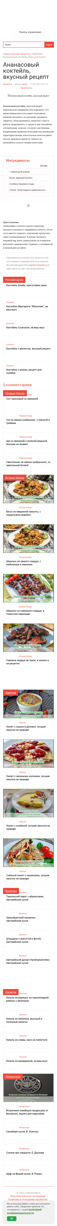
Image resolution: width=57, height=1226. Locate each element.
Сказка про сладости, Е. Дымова (25, 1152)
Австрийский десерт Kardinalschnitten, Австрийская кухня (28, 961)
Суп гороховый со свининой (22, 398)
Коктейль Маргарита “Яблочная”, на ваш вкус (27, 308)
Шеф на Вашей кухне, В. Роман (24, 1173)
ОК (11, 1218)
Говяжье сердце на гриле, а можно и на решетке (27, 662)
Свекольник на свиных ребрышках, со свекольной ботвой (28, 464)
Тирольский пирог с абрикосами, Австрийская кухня (25, 898)
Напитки (7, 84)
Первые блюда (15, 393)
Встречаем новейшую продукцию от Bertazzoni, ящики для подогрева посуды (27, 1112)
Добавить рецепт (29, 38)
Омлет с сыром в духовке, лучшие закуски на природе (26, 728)
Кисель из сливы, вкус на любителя (26, 1039)
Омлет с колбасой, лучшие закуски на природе (28, 827)
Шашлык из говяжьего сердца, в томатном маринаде (25, 612)
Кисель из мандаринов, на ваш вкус (27, 1061)
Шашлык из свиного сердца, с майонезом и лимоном (23, 563)
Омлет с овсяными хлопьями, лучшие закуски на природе (28, 778)
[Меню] (18, 38)
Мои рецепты (40, 38)
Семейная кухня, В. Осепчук (22, 1131)
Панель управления (30, 32)
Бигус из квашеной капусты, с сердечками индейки (23, 513)
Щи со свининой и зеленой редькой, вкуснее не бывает (27, 442)
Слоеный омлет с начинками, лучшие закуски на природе (27, 877)
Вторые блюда (14, 477)
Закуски (10, 692)
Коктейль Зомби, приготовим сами (26, 285)
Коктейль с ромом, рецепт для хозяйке (24, 371)
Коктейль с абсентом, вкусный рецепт (28, 348)
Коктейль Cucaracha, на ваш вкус (25, 327)
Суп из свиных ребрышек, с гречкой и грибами (28, 421)
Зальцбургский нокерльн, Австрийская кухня (21, 919)
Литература (12, 1076)
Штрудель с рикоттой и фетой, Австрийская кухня (23, 940)
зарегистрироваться (39, 265)
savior (25, 84)
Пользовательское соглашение (27, 1196)
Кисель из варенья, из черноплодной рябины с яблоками (27, 999)
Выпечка (11, 891)
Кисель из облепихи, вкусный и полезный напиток (24, 1020)
